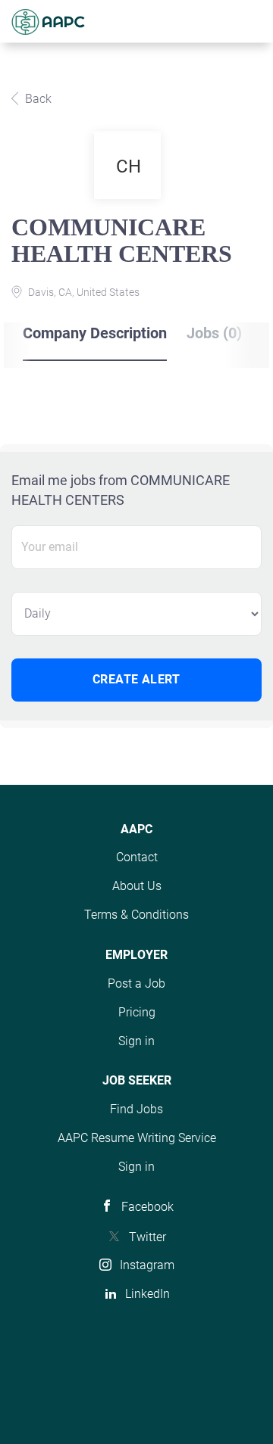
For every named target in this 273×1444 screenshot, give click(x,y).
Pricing (136, 1012)
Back (37, 99)
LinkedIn (147, 1294)
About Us (137, 886)
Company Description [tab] (95, 333)
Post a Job (136, 983)
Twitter (147, 1237)
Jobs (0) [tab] (214, 333)
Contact (137, 857)
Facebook (147, 1207)
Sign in (136, 1041)
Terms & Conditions (136, 914)
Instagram (147, 1265)
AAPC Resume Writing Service (137, 1138)
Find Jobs (136, 1109)
